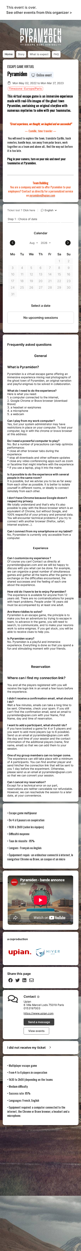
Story (21, 54)
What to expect (39, 54)
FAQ (56, 54)
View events (36, 1031)
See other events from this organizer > (39, 12)
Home (9, 54)
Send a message (39, 1022)
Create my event (47, 1131)
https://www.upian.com (38, 1013)
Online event (44, 75)
